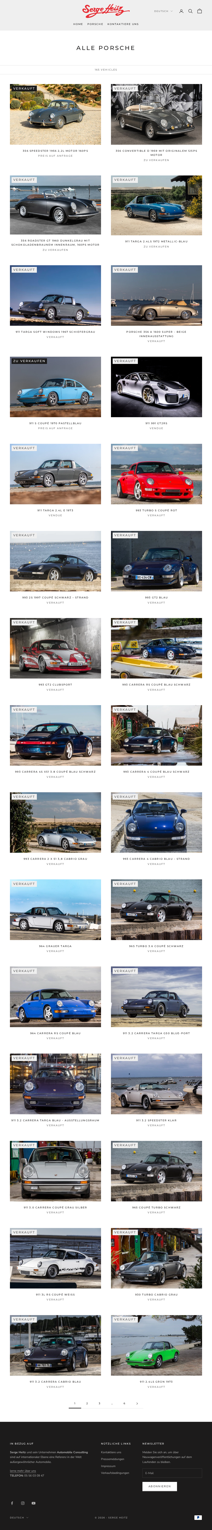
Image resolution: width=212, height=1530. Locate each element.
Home (78, 24)
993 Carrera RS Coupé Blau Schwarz (156, 684)
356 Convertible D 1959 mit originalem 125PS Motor (156, 152)
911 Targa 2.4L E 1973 (55, 510)
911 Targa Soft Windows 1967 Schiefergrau (55, 331)
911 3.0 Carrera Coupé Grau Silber (55, 1207)
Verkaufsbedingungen (115, 1473)
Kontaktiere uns (123, 24)
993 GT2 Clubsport (55, 684)
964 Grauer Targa (55, 946)
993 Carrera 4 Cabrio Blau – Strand (156, 858)
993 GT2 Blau (156, 597)
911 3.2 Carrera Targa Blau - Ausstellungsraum (55, 1120)
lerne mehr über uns (23, 1471)
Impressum (108, 1466)
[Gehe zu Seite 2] (137, 1403)
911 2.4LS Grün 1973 (156, 1381)
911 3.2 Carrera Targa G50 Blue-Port (156, 1033)
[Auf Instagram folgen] (23, 1503)
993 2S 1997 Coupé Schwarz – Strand (55, 597)
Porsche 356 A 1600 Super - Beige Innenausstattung (156, 334)
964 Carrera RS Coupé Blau (55, 1033)
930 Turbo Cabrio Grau (156, 1294)
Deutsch (161, 11)
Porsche (95, 24)
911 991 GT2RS (156, 423)
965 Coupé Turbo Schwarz (156, 1207)
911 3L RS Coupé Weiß (55, 1294)
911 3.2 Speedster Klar (156, 1120)
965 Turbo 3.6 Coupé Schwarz (156, 946)
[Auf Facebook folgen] (12, 1503)
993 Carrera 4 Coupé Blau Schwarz (156, 771)
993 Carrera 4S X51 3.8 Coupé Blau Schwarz (55, 771)
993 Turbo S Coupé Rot (156, 510)
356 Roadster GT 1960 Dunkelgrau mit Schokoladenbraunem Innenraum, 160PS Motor (55, 242)
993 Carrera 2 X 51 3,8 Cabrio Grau (55, 858)
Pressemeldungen (112, 1459)
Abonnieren (159, 1486)
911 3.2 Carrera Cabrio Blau (55, 1381)
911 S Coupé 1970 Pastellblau (55, 423)
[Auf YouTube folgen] (33, 1503)
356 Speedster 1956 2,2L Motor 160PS (55, 150)
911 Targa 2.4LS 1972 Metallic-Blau (156, 241)
